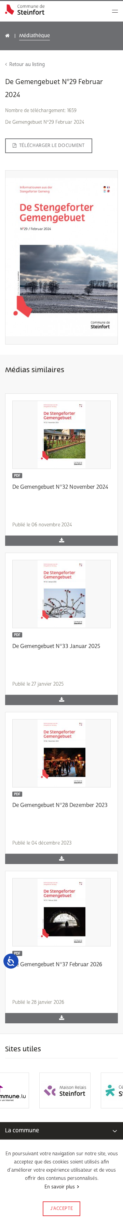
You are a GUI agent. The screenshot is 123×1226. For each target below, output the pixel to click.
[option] (31, 1090)
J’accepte (61, 1208)
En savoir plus (59, 1187)
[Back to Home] (25, 9)
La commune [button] (22, 1130)
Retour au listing (27, 64)
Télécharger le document (52, 145)
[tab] (61, 1130)
